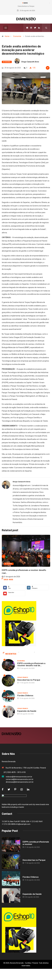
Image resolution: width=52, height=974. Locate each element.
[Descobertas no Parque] (11, 861)
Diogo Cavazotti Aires (30, 62)
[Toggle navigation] (6, 27)
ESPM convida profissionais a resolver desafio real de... (31, 664)
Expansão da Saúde (26, 711)
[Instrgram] (31, 28)
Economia (17, 36)
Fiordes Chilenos (25, 695)
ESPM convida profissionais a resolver (36, 842)
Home (7, 36)
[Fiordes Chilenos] (11, 878)
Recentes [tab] (10, 654)
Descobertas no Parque (26, 6)
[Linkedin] (39, 28)
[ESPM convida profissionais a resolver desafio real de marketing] (11, 844)
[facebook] (27, 28)
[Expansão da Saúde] (11, 895)
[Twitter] (35, 28)
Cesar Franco (22, 677)
